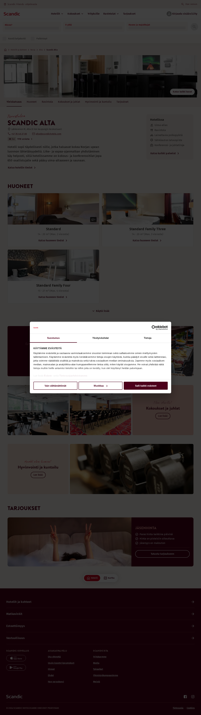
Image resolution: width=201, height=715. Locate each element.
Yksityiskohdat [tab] (100, 338)
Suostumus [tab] (53, 338)
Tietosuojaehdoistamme (73, 375)
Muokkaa (99, 385)
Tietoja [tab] (147, 338)
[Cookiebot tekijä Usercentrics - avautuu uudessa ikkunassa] (154, 327)
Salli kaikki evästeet (145, 385)
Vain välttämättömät (55, 385)
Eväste (48, 375)
